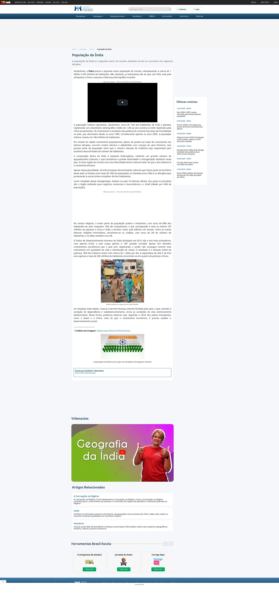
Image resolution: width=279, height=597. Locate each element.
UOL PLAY (56, 2)
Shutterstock (124, 330)
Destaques (97, 16)
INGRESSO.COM (20, 2)
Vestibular (137, 16)
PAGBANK (40, 2)
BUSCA (253, 2)
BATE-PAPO (265, 2)
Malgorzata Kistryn (106, 330)
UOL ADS (64, 2)
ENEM (151, 16)
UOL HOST (31, 2)
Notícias (199, 16)
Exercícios (184, 16)
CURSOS (48, 2)
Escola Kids (167, 16)
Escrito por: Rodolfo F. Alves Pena (89, 370)
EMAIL (276, 2)
